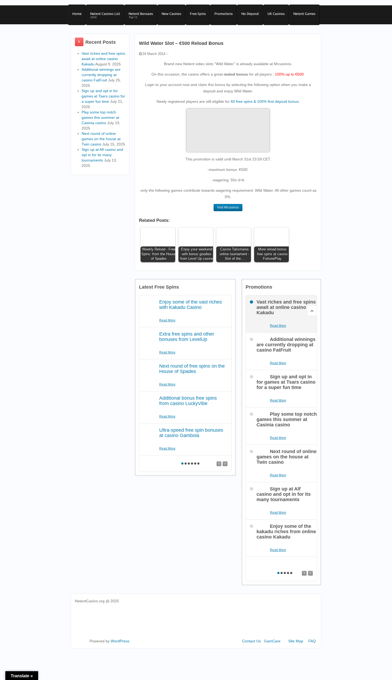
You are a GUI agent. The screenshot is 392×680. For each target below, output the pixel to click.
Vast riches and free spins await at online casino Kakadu (103, 58)
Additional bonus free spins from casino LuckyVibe (188, 400)
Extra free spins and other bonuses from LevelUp (186, 336)
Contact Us (251, 641)
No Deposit (250, 13)
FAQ (312, 641)
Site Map (295, 641)
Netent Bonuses (141, 15)
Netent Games (304, 13)
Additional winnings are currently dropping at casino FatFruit (101, 74)
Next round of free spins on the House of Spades (192, 368)
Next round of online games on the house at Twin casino (101, 138)
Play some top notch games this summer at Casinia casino (100, 117)
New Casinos (171, 13)
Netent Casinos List (105, 15)
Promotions (223, 13)
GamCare (272, 641)
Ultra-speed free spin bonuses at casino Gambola (191, 432)
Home (77, 13)
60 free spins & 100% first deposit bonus (265, 101)
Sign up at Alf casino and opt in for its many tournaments (102, 154)
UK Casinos (276, 13)
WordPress (120, 641)
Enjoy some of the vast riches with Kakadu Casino (190, 304)
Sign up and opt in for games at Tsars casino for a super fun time (103, 96)
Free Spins (198, 13)
